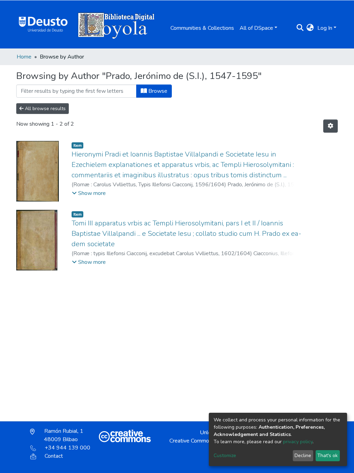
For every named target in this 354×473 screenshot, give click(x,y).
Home (24, 57)
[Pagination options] (330, 126)
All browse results (45, 108)
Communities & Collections (202, 28)
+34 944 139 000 (67, 448)
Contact (54, 456)
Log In (324, 28)
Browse (157, 91)
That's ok (327, 455)
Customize (225, 455)
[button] (310, 28)
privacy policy (298, 441)
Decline (303, 455)
